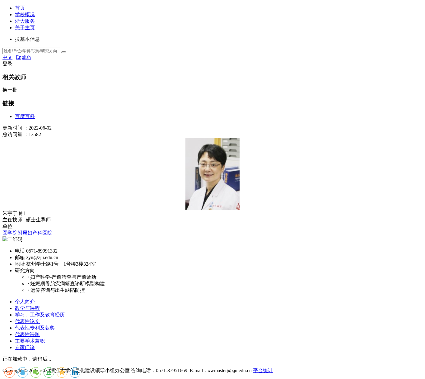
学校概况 (25, 14)
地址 (20, 264)
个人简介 (25, 301)
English (23, 57)
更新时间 (12, 127)
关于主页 (25, 27)
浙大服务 (25, 21)
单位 (7, 226)
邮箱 (20, 257)
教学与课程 (27, 308)
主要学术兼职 (30, 340)
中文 (7, 57)
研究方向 (25, 270)
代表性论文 (27, 321)
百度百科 (25, 116)
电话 (20, 250)
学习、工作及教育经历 (40, 314)
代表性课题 (27, 334)
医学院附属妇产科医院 (27, 232)
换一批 (9, 89)
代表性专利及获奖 (35, 327)
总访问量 (12, 134)
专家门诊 (25, 347)
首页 (20, 8)
